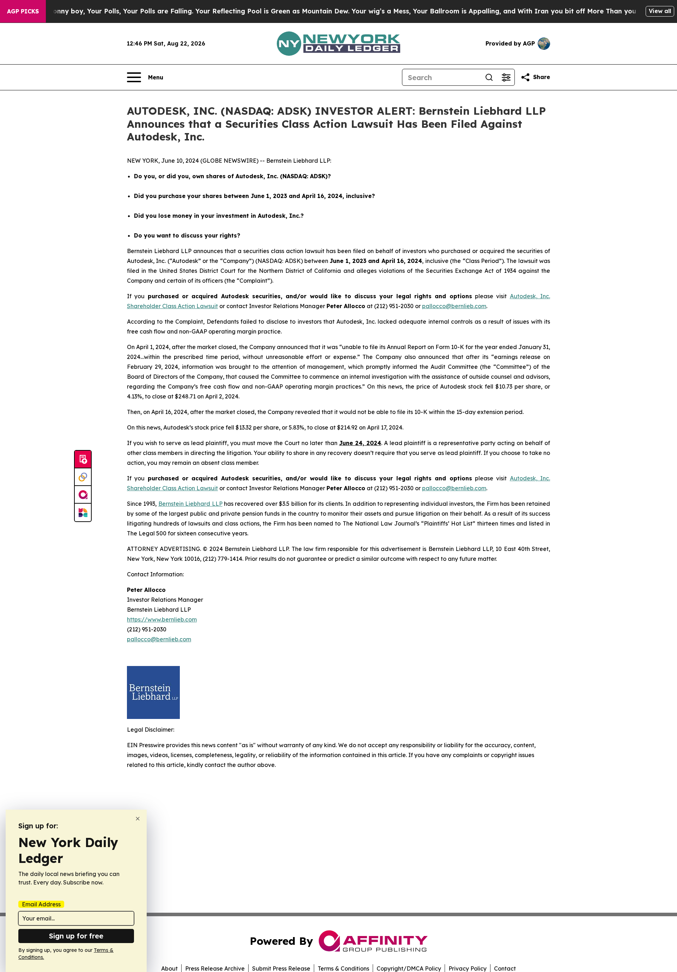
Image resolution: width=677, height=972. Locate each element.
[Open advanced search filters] (506, 77)
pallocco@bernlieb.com (454, 306)
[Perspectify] (83, 477)
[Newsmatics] (83, 512)
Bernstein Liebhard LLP (190, 503)
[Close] (137, 818)
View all (660, 10)
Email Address (41, 904)
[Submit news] (83, 459)
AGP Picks (23, 11)
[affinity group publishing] (83, 495)
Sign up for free (76, 935)
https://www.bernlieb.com (162, 619)
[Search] (489, 77)
